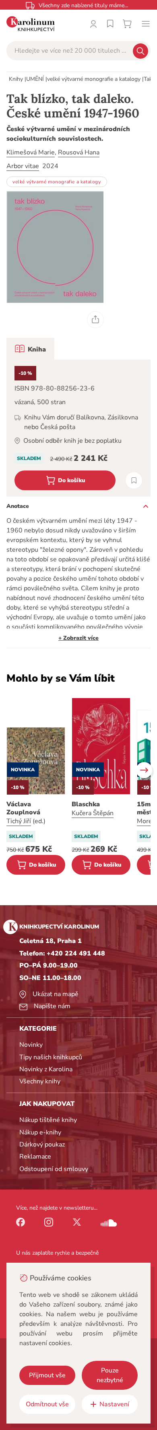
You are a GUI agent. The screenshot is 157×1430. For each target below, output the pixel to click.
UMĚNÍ (35, 79)
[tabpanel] (78, 428)
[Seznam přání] (110, 23)
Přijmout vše (47, 1375)
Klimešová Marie (30, 152)
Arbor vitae (22, 166)
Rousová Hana (78, 152)
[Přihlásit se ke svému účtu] (93, 23)
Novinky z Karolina (45, 1069)
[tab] (30, 349)
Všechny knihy (39, 1081)
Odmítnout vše (47, 1404)
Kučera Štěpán (93, 813)
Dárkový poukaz (42, 1144)
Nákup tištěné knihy (48, 1120)
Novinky (31, 1044)
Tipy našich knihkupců (50, 1057)
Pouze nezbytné (110, 1375)
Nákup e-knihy (40, 1132)
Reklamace (35, 1156)
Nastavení (114, 1404)
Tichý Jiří (18, 821)
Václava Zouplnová (23, 808)
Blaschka (86, 804)
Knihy (16, 79)
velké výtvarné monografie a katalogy (93, 79)
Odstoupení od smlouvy (53, 1169)
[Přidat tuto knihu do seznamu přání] (134, 480)
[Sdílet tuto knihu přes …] (95, 319)
